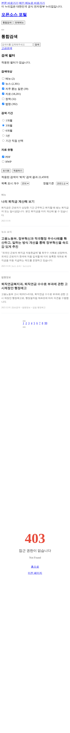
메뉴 (10, 78)
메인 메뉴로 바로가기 (32, 3)
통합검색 (7, 22)
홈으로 (35, 566)
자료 (13, 93)
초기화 (6, 170)
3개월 (9, 125)
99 (46, 323)
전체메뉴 (19, 22)
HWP (8, 161)
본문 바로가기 (9, 3)
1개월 (9, 120)
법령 (11, 104)
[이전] (24, 321)
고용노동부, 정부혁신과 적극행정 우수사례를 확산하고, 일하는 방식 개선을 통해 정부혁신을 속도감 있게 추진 (34, 242)
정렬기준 (48, 183)
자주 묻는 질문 (16, 88)
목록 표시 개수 (10, 183)
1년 (8, 135)
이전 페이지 (35, 573)
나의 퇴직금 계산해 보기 (17, 201)
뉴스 (12, 83)
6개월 (9, 130)
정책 (10, 99)
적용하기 (17, 170)
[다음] (24, 327)
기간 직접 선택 (14, 140)
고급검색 (6, 48)
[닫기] (2, 29)
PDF (8, 157)
